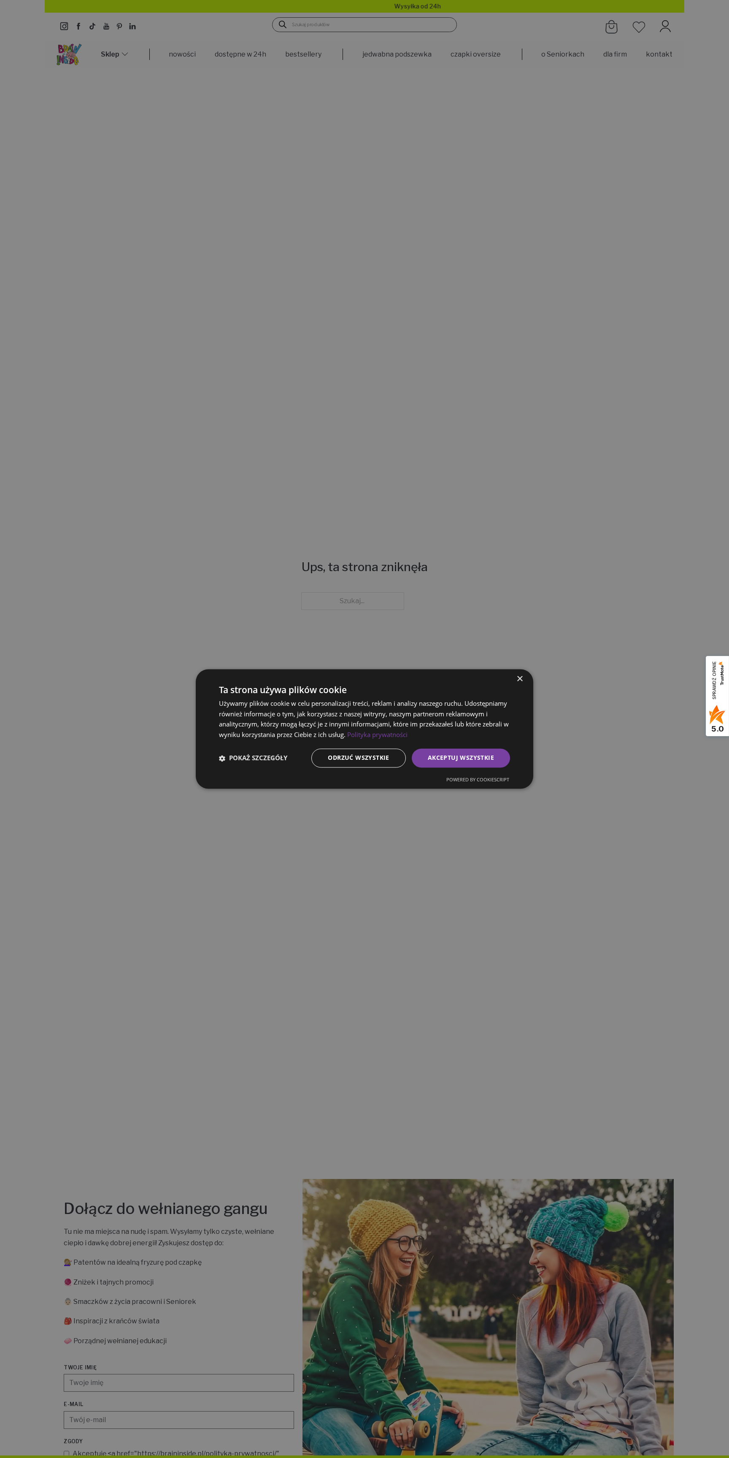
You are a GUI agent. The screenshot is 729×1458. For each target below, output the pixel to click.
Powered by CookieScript (477, 780)
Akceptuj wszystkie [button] (461, 758)
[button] (253, 758)
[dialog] (364, 729)
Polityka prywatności (377, 735)
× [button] (519, 679)
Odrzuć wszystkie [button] (358, 758)
